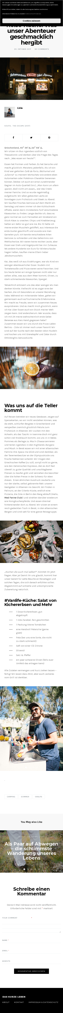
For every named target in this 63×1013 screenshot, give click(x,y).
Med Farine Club (13, 497)
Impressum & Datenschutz (43, 1002)
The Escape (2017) (21, 126)
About (6, 1002)
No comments (42, 49)
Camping (11, 797)
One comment (41, 864)
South (7, 126)
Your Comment (9, 918)
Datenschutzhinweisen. (33, 14)
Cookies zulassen (31, 20)
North (22, 837)
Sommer (25, 797)
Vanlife (38, 797)
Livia (19, 108)
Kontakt (19, 1002)
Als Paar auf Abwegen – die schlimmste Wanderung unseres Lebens (31, 851)
